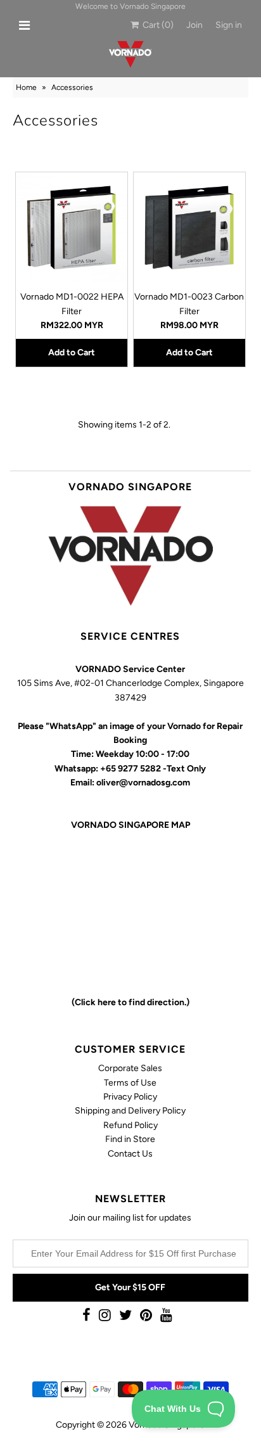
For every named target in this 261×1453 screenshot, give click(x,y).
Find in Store (130, 1139)
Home (26, 87)
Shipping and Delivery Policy (130, 1110)
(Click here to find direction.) (130, 1002)
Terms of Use (130, 1082)
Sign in (228, 25)
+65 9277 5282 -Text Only (153, 768)
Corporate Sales (130, 1068)
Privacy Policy (130, 1096)
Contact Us (130, 1153)
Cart (156, 25)
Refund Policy (130, 1125)
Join (194, 25)
